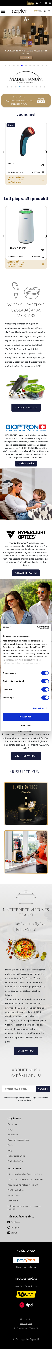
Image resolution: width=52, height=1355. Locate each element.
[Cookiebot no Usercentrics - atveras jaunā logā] (37, 627)
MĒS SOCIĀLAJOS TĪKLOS (21, 1217)
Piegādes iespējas (26, 1279)
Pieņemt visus (26, 717)
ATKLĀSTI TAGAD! (26, 408)
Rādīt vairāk (38, 708)
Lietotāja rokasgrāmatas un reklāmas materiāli (24, 1207)
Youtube (15, 1233)
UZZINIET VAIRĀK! (26, 756)
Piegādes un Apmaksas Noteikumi (22, 1185)
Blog (9, 1151)
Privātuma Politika (15, 1190)
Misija (10, 1129)
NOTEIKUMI (14, 1169)
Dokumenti (12, 1201)
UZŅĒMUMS (14, 1119)
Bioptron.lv (12, 1135)
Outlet (10, 1145)
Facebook (15, 1222)
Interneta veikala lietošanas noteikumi (24, 1174)
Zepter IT (34, 1339)
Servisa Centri (13, 1195)
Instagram (15, 1227)
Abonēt (43, 1089)
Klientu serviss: (26, 1319)
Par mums (12, 1124)
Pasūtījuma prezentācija (18, 1140)
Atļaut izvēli (26, 725)
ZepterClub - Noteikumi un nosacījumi (25, 1180)
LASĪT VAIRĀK (26, 464)
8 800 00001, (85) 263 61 (27, 1328)
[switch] (45, 681)
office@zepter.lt (26, 1324)
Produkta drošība (15, 1161)
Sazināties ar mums (16, 1156)
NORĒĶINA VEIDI (26, 1251)
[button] (5, 65)
